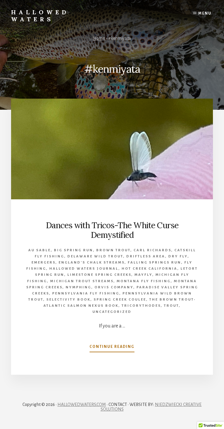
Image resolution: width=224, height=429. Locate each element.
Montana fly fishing (144, 281)
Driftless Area (145, 256)
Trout (171, 306)
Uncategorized (112, 312)
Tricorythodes (141, 306)
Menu (204, 13)
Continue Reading (112, 348)
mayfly (143, 275)
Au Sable (39, 250)
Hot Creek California (149, 269)
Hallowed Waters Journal (83, 269)
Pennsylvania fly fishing (85, 293)
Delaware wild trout (95, 256)
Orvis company (113, 287)
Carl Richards (152, 250)
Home (99, 38)
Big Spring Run (73, 250)
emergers (43, 262)
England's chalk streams (92, 262)
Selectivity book (68, 299)
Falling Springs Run (154, 262)
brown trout (113, 250)
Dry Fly (178, 256)
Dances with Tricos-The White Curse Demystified (112, 230)
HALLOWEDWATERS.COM (81, 404)
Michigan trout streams (81, 281)
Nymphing (78, 287)
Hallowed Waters (40, 15)
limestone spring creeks (99, 275)
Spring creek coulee (120, 299)
